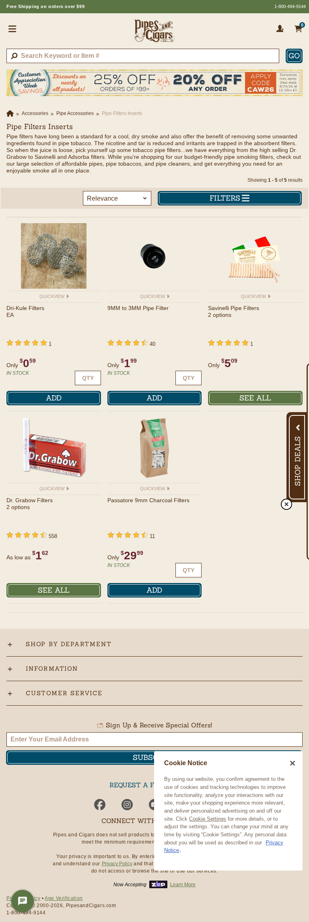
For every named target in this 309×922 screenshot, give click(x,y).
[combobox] (142, 56)
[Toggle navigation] (12, 29)
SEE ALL (255, 397)
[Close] (292, 763)
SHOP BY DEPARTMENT (68, 644)
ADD (54, 397)
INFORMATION (52, 668)
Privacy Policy (117, 864)
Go (294, 55)
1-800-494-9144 (290, 6)
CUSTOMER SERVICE (64, 693)
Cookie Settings (207, 819)
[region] (228, 811)
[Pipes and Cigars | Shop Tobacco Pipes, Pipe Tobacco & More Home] (154, 34)
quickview (52, 296)
